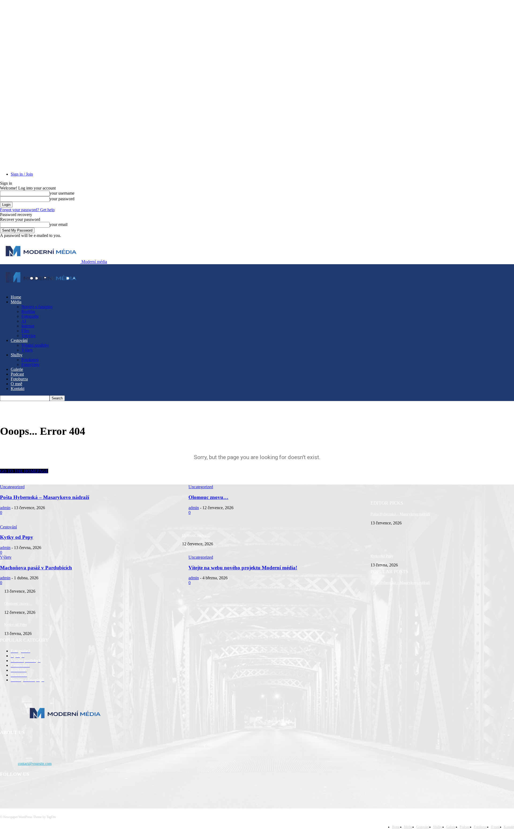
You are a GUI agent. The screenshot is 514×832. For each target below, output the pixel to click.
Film (25, 330)
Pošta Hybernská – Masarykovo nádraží (400, 514)
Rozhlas (28, 311)
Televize (28, 335)
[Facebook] (19, 788)
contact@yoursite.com (35, 764)
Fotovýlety (30, 364)
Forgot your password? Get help (27, 209)
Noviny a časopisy (37, 306)
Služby (16, 355)
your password (62, 198)
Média (16, 302)
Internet (27, 326)
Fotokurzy (30, 359)
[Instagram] (46, 788)
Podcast (17, 374)
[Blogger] (5, 788)
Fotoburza (19, 379)
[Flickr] (32, 788)
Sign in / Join (22, 174)
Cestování (19, 340)
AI (23, 321)
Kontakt (17, 388)
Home (16, 297)
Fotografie (30, 316)
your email (58, 224)
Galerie (17, 369)
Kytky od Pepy (382, 556)
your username (62, 193)
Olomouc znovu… (196, 535)
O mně (16, 383)
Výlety (27, 350)
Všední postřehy (35, 345)
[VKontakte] (60, 788)
